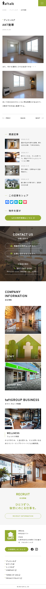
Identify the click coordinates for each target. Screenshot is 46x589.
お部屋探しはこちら (15, 549)
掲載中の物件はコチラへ (25, 246)
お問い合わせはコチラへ (25, 253)
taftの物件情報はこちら (21, 218)
